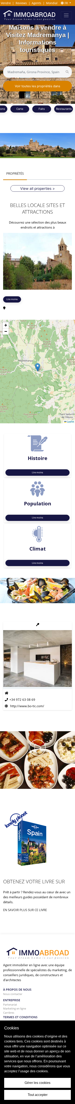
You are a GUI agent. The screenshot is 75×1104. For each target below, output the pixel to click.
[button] (37, 367)
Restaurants (64, 108)
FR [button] (66, 3)
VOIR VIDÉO (37, 777)
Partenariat (10, 1004)
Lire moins (12, 299)
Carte (19, 108)
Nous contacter (12, 994)
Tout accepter (38, 1095)
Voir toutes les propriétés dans (37, 86)
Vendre (6, 3)
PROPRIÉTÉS (15, 173)
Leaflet (70, 421)
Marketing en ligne (14, 1008)
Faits (42, 108)
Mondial (52, 3)
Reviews (21, 3)
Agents (36, 3)
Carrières (8, 1012)
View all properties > (37, 188)
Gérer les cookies (37, 1083)
